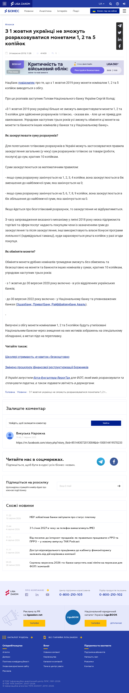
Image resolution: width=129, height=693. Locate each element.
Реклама (7, 671)
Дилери (6, 657)
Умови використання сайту (16, 666)
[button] (5, 4)
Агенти (6, 652)
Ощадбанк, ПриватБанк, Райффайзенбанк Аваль (51, 304)
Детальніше (116, 623)
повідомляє (26, 82)
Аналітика (45, 11)
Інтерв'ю (62, 11)
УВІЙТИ (106, 423)
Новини (28, 11)
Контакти (89, 666)
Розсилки (89, 661)
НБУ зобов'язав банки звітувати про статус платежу (63, 516)
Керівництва (50, 657)
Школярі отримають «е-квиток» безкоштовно (37, 357)
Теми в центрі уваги (53, 666)
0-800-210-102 (110, 594)
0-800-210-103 (70, 594)
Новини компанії (52, 652)
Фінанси (9, 24)
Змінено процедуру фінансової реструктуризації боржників (46, 367)
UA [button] (100, 3)
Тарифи (34, 623)
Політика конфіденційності (16, 661)
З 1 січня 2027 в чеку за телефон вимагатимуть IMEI (62, 527)
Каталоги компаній (53, 661)
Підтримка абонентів (94, 652)
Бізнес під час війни (107, 11)
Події (76, 11)
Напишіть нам (91, 657)
